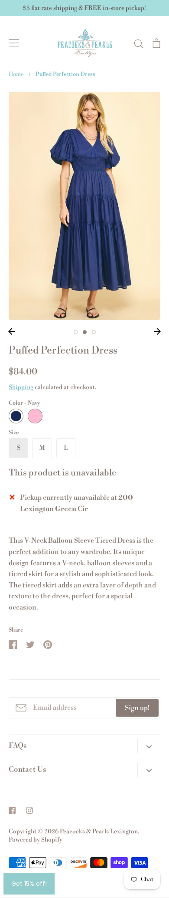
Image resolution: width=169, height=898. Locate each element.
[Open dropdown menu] (148, 746)
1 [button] (76, 332)
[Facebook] (12, 810)
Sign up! (137, 708)
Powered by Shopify (35, 840)
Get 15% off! (29, 883)
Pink (35, 416)
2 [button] (85, 332)
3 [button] (94, 332)
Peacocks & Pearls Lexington (99, 832)
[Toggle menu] (13, 43)
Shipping (21, 387)
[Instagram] (29, 810)
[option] (84, 206)
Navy (16, 416)
